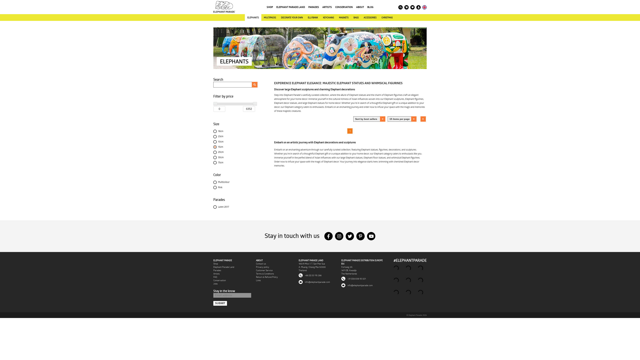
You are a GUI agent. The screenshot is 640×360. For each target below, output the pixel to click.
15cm (220, 146)
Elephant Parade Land (290, 7)
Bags (356, 17)
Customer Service (264, 270)
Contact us (261, 263)
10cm (221, 141)
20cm (221, 152)
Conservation (344, 7)
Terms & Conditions (265, 273)
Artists (327, 7)
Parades (313, 7)
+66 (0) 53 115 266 (313, 275)
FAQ (215, 277)
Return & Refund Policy (267, 277)
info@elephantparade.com (317, 282)
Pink (220, 187)
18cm (220, 131)
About (360, 7)
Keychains (328, 17)
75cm (220, 162)
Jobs (215, 283)
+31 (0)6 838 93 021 (356, 278)
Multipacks (270, 17)
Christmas (387, 17)
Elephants (253, 17)
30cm (221, 157)
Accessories (370, 17)
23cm (220, 136)
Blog (370, 7)
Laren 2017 (223, 206)
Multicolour (224, 182)
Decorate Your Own (292, 17)
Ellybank (313, 17)
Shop (270, 7)
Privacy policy (262, 267)
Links (258, 280)
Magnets (343, 17)
